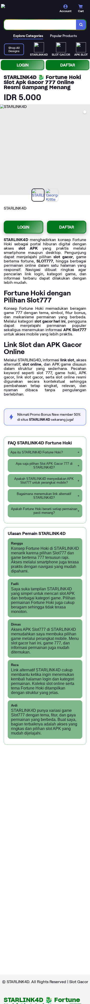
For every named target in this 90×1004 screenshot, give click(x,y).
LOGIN (22, 65)
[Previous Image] (4, 150)
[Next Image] (86, 150)
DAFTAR (67, 65)
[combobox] (40, 25)
